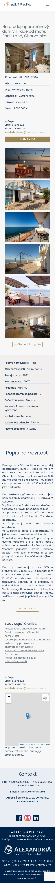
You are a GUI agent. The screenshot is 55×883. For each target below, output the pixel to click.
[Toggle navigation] (47, 4)
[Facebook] (19, 818)
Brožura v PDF (27, 608)
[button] (8, 59)
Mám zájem (27, 139)
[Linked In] (36, 818)
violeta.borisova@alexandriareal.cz (25, 132)
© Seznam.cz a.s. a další (39, 744)
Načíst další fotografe (27, 344)
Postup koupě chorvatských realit (25, 628)
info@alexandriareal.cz (31, 791)
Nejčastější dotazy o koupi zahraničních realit (20, 659)
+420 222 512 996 (19, 782)
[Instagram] (27, 818)
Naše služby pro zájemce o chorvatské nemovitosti (20, 645)
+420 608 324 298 (42, 782)
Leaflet (25, 744)
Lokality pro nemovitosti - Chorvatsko (27, 639)
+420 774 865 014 (28, 785)
